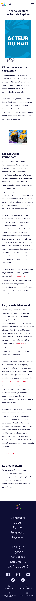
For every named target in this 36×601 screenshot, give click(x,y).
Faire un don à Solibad (11, 453)
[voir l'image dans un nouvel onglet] (18, 138)
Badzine (20, 343)
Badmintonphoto (18, 276)
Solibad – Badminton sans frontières (16, 381)
